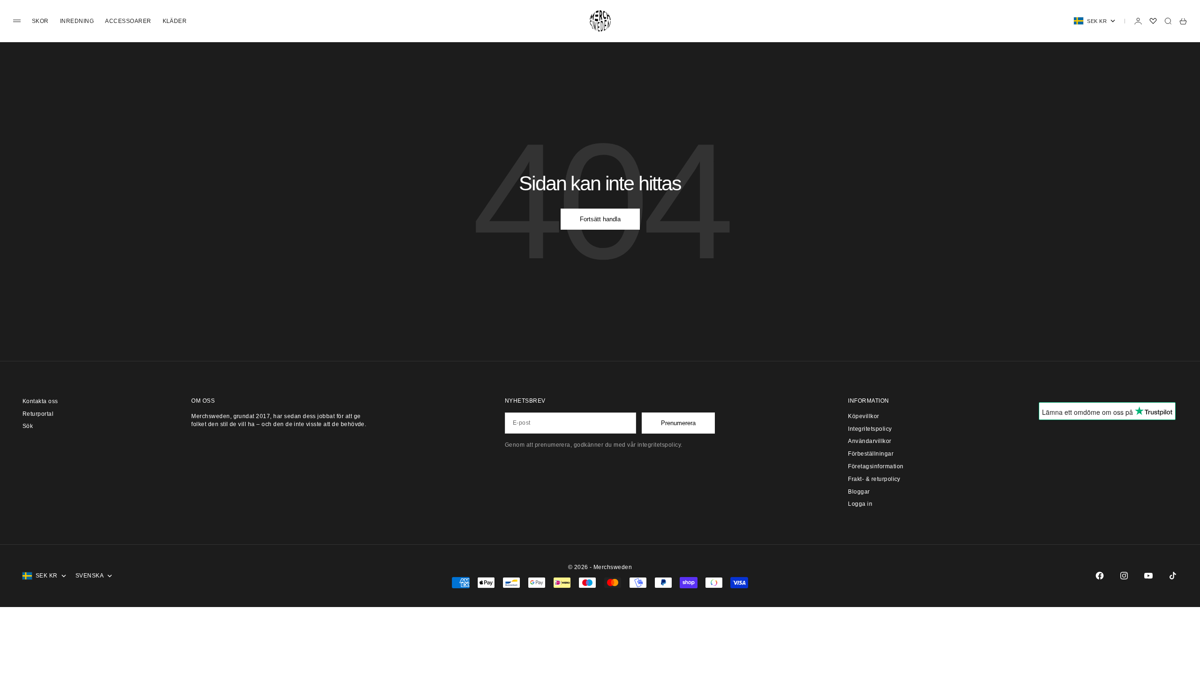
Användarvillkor (869, 441)
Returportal (37, 414)
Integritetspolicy (870, 429)
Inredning (77, 21)
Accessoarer (128, 21)
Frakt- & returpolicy (874, 479)
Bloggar (859, 491)
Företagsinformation (875, 466)
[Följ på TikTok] (1173, 575)
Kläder (175, 21)
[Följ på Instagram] (1124, 575)
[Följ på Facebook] (1099, 575)
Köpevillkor (863, 416)
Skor (40, 21)
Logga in (860, 504)
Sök (27, 426)
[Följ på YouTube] (1148, 575)
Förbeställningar (870, 453)
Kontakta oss (40, 401)
